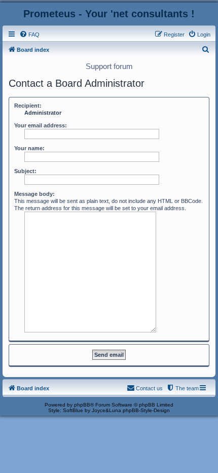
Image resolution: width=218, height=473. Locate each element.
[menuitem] (29, 34)
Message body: (34, 194)
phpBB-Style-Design (146, 410)
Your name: (29, 148)
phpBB (82, 405)
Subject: (25, 171)
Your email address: (40, 125)
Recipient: (28, 106)
